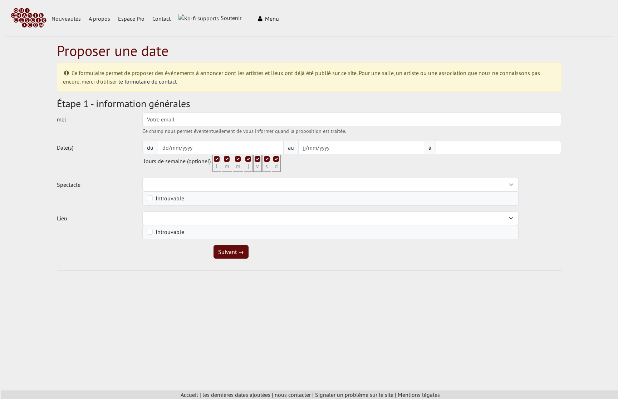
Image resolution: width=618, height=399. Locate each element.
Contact (161, 18)
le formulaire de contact (147, 81)
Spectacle (68, 184)
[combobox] (326, 184)
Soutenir (231, 17)
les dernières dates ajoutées (236, 394)
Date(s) (65, 147)
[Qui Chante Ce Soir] (28, 18)
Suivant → (231, 251)
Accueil (189, 394)
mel (61, 119)
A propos (99, 18)
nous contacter (293, 394)
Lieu (62, 218)
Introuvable (170, 198)
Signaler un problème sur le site (354, 394)
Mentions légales (419, 394)
